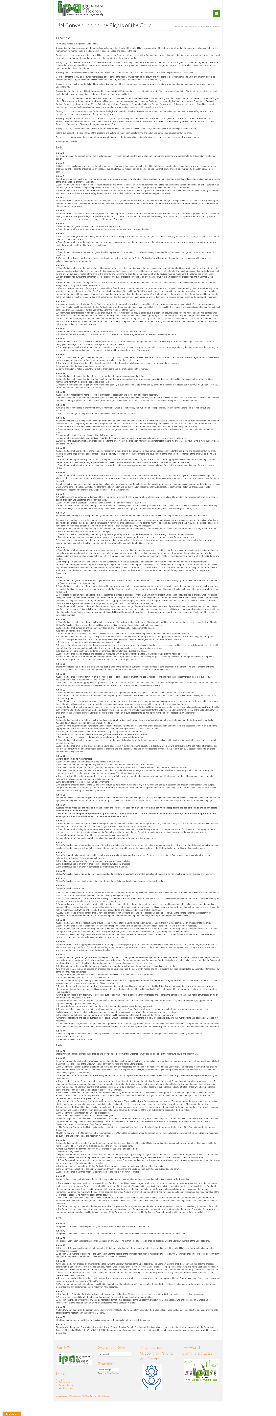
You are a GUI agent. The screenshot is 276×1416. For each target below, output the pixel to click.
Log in (62, 1379)
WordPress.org (66, 1388)
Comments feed (66, 1385)
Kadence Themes (103, 1396)
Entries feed (64, 1382)
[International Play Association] (82, 8)
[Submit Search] (100, 1354)
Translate (115, 1373)
